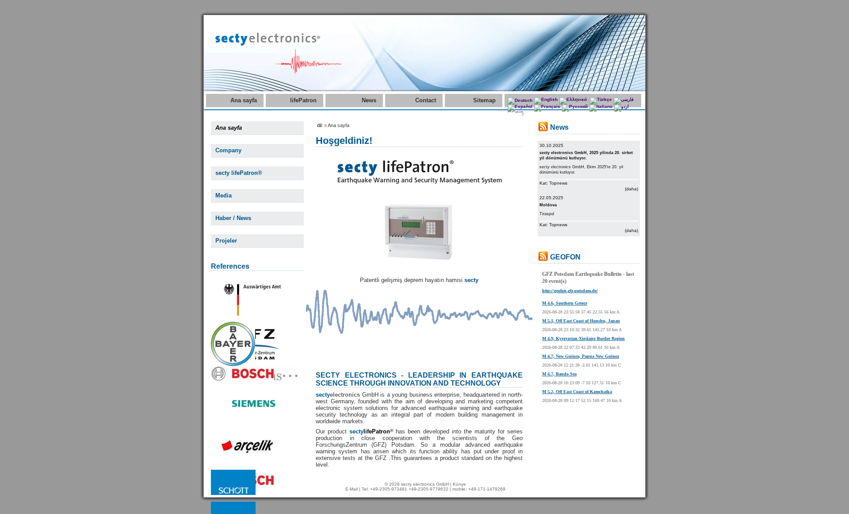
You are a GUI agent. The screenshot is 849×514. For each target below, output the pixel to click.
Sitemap (484, 100)
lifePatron (303, 100)
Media (223, 195)
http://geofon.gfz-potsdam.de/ (570, 290)
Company (228, 150)
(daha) (631, 188)
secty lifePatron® (238, 173)
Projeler (226, 240)
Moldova (548, 205)
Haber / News (233, 218)
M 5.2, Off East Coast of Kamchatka (577, 391)
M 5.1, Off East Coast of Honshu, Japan (581, 320)
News (369, 100)
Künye (459, 484)
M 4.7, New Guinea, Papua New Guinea (580, 356)
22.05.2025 (551, 197)
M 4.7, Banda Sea (559, 373)
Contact (425, 100)
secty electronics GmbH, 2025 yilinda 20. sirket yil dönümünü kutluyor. (586, 155)
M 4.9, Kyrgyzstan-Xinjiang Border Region (583, 338)
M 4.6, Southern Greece (564, 303)
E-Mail (351, 489)
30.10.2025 (551, 145)
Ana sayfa (243, 100)
